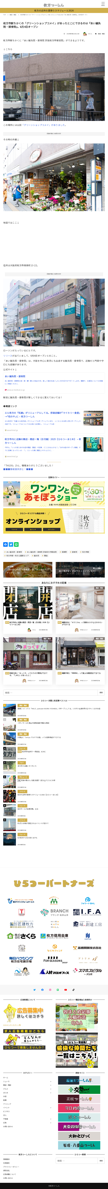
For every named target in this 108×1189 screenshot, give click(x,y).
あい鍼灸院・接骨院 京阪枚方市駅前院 (42, 552)
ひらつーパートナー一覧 (12, 1025)
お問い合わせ (8, 1126)
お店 (4, 1096)
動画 (4, 1100)
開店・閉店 (101, 34)
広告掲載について (9, 1174)
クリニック (7, 1104)
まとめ (5, 1092)
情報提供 (6, 1159)
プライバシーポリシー (11, 1167)
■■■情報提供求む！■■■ (18, 469)
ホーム (5, 1077)
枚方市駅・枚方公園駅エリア (17, 555)
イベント (6, 1107)
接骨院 (74, 552)
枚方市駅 (85, 552)
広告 (4, 1122)
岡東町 (64, 552)
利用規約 (6, 1163)
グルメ (5, 1089)
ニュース (6, 1081)
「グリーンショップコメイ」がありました (43, 124)
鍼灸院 (36, 555)
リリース (7, 355)
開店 (46, 555)
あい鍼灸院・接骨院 (14, 552)
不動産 (5, 1119)
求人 (4, 1115)
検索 (101, 692)
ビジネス (6, 1111)
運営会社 (6, 1170)
